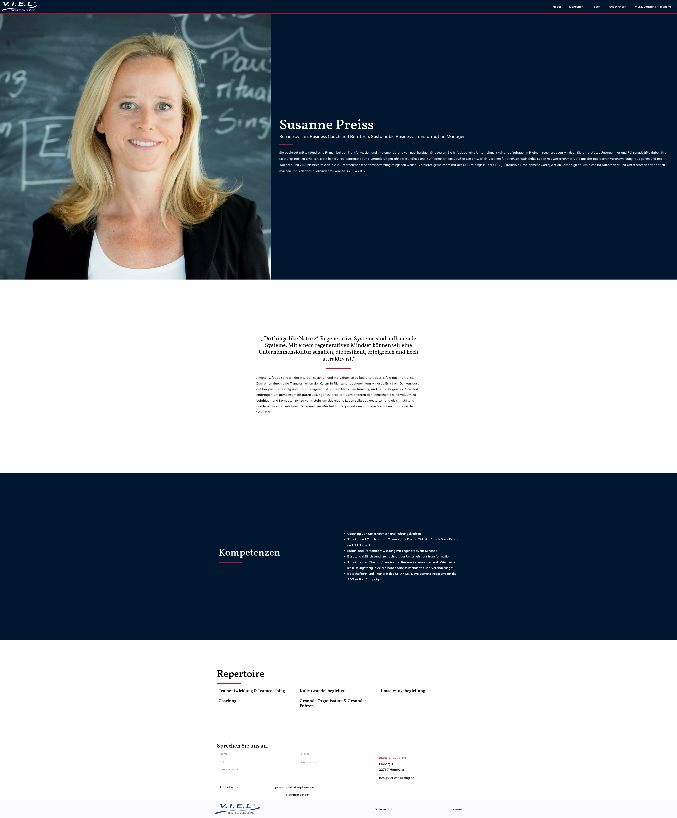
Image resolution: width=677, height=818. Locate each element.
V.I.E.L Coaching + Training (653, 6)
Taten (596, 6)
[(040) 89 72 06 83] (380, 752)
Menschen (576, 6)
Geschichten (617, 6)
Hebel (557, 6)
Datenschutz (384, 809)
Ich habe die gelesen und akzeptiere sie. (267, 787)
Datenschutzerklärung (256, 787)
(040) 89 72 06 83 (392, 758)
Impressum (454, 809)
